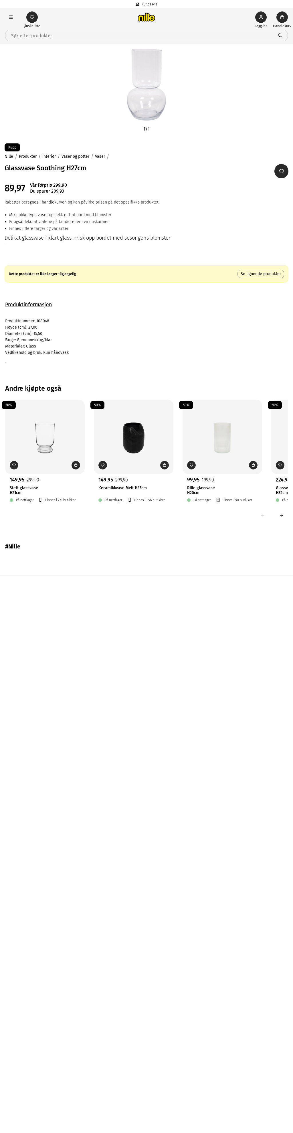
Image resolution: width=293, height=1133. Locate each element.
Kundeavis (149, 4)
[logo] (146, 17)
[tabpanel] (146, 341)
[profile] (261, 17)
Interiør (49, 156)
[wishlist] (32, 17)
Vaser (100, 156)
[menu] (11, 17)
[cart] (282, 17)
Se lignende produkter (261, 273)
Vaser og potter (75, 156)
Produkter (28, 156)
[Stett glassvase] (45, 428)
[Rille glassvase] (222, 428)
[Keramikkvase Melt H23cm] (133, 428)
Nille (9, 156)
